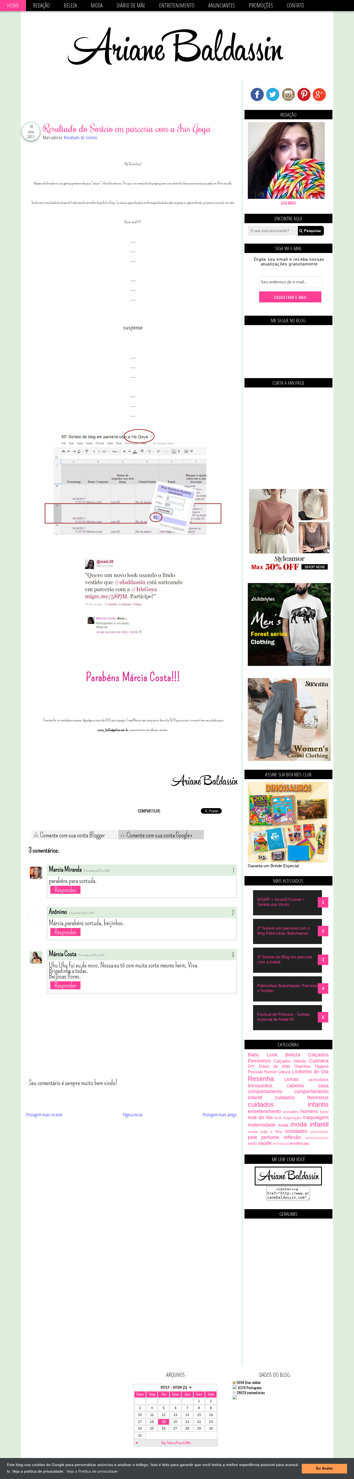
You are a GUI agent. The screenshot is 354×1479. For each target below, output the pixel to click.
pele (252, 1137)
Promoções (261, 5)
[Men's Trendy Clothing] (289, 664)
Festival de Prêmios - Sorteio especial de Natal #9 (283, 1017)
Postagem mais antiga (219, 1114)
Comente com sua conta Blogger (72, 835)
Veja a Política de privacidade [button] (92, 1471)
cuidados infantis (288, 1104)
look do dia (260, 1117)
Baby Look (262, 1055)
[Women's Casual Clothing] (289, 759)
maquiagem (316, 1117)
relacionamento (317, 1138)
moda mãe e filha (265, 1132)
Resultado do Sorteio (80, 137)
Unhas (291, 1079)
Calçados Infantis (290, 1061)
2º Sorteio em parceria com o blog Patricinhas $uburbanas (283, 930)
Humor (270, 1071)
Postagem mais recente (44, 1114)
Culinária (319, 1061)
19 (164, 1422)
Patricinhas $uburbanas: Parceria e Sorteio (287, 988)
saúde (265, 1143)
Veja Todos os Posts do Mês (176, 1443)
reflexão (292, 1137)
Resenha (261, 1078)
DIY (251, 1066)
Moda (97, 5)
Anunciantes (221, 5)
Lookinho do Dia (310, 1071)
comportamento (265, 1091)
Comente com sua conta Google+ (159, 835)
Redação (41, 5)
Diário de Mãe (130, 5)
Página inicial (132, 1114)
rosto (252, 1143)
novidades (296, 1131)
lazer (324, 1112)
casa (323, 1085)
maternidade (261, 1125)
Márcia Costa (62, 954)
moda (283, 1125)
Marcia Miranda (65, 869)
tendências (299, 1143)
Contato (295, 5)
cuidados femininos (302, 1097)
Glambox (302, 1066)
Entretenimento (176, 5)
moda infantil (309, 1124)
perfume (270, 1137)
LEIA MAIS (288, 203)
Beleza (70, 5)
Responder (65, 890)
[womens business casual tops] (289, 569)
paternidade (319, 1132)
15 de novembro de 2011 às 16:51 (91, 955)
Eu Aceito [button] (324, 1468)
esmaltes (291, 1112)
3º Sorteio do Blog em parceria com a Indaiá (284, 959)
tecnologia (281, 1144)
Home (13, 5)
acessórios (319, 1079)
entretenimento (264, 1111)
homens (309, 1111)
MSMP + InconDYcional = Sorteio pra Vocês (280, 902)
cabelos (295, 1085)
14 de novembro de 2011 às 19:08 (96, 870)
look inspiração (287, 1118)
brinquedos (260, 1085)
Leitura (284, 1071)
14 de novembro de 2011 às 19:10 (81, 913)
